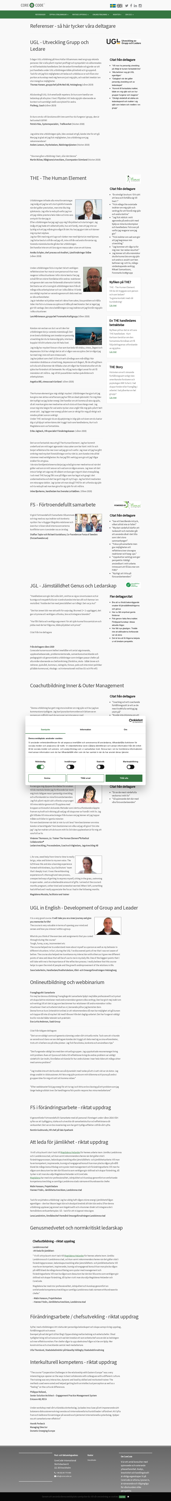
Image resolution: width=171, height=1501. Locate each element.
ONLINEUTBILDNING (100, 14)
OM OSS (128, 14)
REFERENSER (40, 14)
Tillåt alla (124, 778)
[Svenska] (113, 6)
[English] (119, 6)
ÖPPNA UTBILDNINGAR (58, 14)
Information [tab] (85, 729)
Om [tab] (125, 729)
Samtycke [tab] (45, 729)
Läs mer (122, 1497)
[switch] (70, 767)
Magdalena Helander (70, 1152)
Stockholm (92, 1460)
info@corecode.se (63, 1476)
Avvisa (47, 778)
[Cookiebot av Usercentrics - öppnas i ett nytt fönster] (131, 721)
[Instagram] (140, 6)
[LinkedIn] (135, 6)
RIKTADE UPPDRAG (79, 14)
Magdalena (35, 1177)
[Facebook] (131, 6)
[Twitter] (126, 6)
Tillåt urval (85, 778)
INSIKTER (116, 14)
